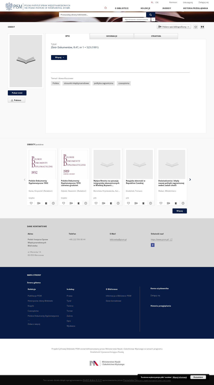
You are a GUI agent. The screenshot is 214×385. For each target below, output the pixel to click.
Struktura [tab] (156, 36)
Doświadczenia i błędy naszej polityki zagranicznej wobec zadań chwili (171, 182)
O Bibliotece (121, 8)
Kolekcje (145, 8)
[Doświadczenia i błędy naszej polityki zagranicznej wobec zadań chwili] (172, 164)
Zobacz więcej (34, 324)
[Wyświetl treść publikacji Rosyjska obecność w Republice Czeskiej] (143, 203)
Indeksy (166, 8)
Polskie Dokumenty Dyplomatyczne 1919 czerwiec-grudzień (71, 182)
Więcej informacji (180, 377)
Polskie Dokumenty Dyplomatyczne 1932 (38, 181)
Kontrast (173, 2)
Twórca (70, 305)
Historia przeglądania (195, 8)
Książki (31, 305)
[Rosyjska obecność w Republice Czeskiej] (139, 164)
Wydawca (71, 326)
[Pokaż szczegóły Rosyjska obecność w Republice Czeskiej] (150, 203)
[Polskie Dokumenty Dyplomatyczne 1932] (42, 164)
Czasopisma (33, 311)
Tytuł (69, 300)
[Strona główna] (105, 8)
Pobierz (17, 100)
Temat (70, 311)
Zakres (70, 316)
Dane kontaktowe (113, 300)
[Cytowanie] (202, 27)
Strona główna (34, 282)
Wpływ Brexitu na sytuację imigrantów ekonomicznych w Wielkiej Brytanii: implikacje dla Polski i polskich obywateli (106, 182)
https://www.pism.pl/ (160, 239)
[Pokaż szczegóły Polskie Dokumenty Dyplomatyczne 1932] (53, 203)
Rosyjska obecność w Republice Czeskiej (135, 181)
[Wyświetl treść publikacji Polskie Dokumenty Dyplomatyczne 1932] (46, 203)
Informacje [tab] (111, 36)
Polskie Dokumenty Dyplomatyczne (43, 316)
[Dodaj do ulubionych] (195, 27)
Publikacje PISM (35, 295)
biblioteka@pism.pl (118, 239)
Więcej (180, 211)
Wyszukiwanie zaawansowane (136, 19)
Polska (56, 83)
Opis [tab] (67, 36)
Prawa (69, 295)
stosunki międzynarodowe (76, 83)
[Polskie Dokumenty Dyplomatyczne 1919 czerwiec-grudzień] (74, 164)
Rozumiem (198, 377)
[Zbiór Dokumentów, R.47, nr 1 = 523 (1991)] (26, 61)
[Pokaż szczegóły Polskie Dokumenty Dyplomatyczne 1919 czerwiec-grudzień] (85, 203)
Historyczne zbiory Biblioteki (40, 300)
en (157, 2)
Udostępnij (188, 2)
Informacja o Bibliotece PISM (118, 295)
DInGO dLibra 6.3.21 (92, 380)
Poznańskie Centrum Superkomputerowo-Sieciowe (147, 380)
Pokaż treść (17, 93)
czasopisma (123, 83)
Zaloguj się (204, 2)
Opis (69, 321)
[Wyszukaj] (150, 14)
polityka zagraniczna (103, 83)
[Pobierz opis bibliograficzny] (38, 203)
